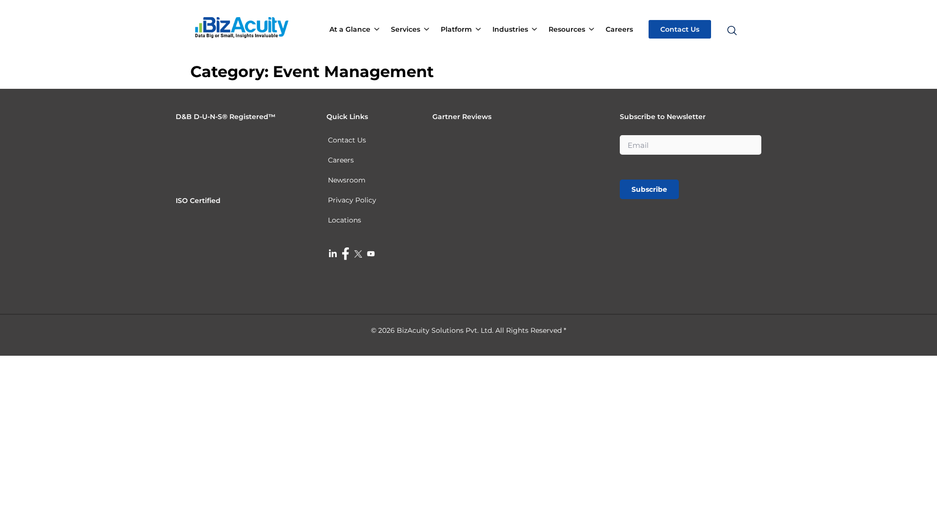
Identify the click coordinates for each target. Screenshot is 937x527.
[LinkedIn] (333, 253)
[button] (731, 12)
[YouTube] (371, 253)
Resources (567, 29)
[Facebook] (345, 253)
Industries (510, 29)
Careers (619, 29)
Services (405, 29)
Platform (456, 29)
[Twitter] (358, 253)
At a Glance (349, 29)
